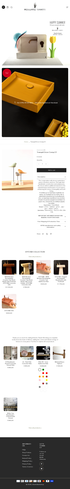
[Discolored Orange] (39, 376)
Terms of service (27, 467)
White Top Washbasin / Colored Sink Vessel (10, 415)
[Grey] (46, 383)
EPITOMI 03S (9, 310)
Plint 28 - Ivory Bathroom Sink (43, 362)
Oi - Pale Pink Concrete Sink (27, 362)
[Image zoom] (17, 170)
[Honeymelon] (39, 373)
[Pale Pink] (39, 380)
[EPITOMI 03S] (9, 301)
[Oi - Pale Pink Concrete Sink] (27, 353)
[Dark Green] (43, 369)
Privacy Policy (26, 464)
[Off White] (41, 390)
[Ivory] (39, 369)
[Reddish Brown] (46, 376)
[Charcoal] (46, 387)
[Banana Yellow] (46, 380)
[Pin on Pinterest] (51, 234)
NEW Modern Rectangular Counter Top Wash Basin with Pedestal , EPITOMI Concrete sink (9, 281)
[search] (11, 7)
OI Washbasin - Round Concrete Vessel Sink (10, 363)
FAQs (24, 450)
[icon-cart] (7, 7)
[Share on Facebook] (43, 234)
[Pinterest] (42, 464)
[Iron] (43, 387)
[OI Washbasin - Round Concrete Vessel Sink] (10, 353)
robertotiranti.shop (38, 484)
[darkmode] (3, 7)
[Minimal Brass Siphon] (59, 353)
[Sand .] (45, 390)
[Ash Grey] (39, 387)
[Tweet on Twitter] (47, 234)
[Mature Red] (46, 373)
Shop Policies (26, 452)
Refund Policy (26, 458)
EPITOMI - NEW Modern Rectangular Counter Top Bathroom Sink (43, 279)
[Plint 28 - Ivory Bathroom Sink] (43, 353)
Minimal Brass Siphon (59, 362)
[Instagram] (42, 469)
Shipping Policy (27, 461)
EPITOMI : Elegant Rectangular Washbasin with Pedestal (61, 279)
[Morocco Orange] (43, 376)
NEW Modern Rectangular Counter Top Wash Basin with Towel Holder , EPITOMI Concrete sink (26, 281)
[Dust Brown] (43, 383)
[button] (51, 170)
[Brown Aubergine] (39, 383)
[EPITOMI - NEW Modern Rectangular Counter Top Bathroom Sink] (43, 267)
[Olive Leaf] (46, 369)
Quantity (39, 160)
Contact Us (26, 455)
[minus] (39, 164)
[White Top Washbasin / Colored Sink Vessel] (10, 404)
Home (26, 142)
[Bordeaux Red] (43, 373)
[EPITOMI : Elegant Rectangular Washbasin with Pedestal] (61, 267)
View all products (34, 256)
